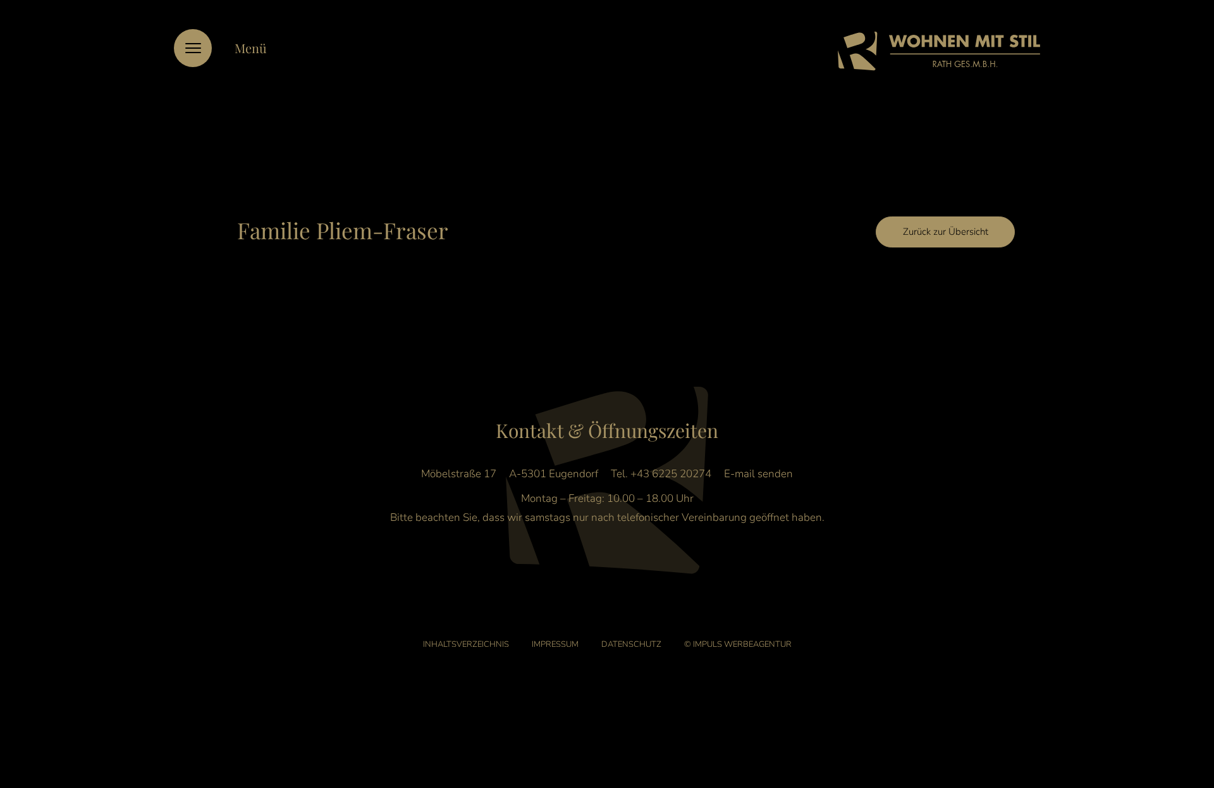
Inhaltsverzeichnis (466, 644)
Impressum (555, 644)
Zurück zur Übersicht (945, 231)
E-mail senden (758, 473)
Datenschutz (631, 644)
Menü (251, 48)
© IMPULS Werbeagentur (738, 644)
